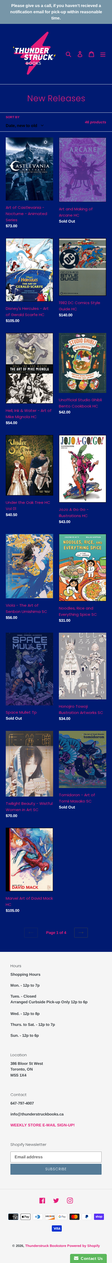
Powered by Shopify (83, 1246)
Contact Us (90, 1258)
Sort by (13, 117)
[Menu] (103, 54)
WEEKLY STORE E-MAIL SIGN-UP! (42, 1125)
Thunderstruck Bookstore (45, 1246)
